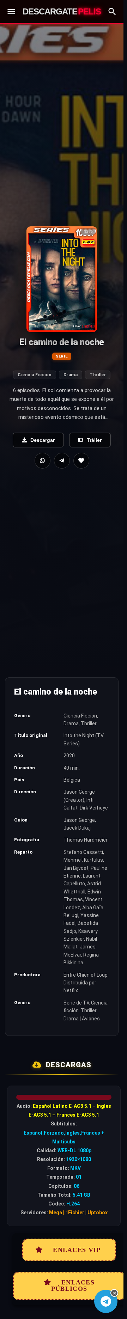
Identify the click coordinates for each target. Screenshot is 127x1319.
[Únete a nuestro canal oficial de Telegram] (106, 1301)
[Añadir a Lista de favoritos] (81, 461)
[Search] (112, 12)
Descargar (42, 440)
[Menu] (11, 12)
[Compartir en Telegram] (62, 461)
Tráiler (94, 440)
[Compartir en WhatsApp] (42, 461)
